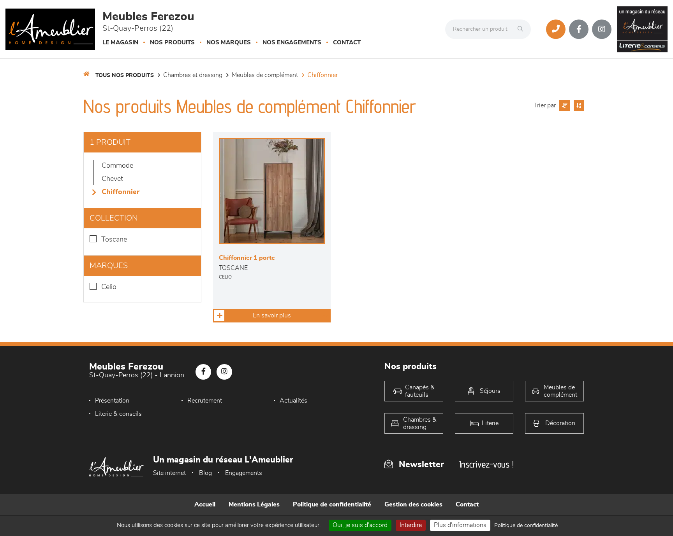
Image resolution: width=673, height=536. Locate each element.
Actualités (293, 401)
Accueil (204, 504)
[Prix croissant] (563, 105)
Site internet (169, 473)
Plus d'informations (460, 525)
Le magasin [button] (120, 43)
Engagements (243, 473)
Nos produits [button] (172, 43)
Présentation (112, 401)
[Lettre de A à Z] (578, 105)
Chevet (112, 178)
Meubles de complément (265, 75)
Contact (347, 43)
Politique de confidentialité (332, 504)
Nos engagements (292, 43)
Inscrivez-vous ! (486, 464)
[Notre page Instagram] (601, 29)
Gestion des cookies (413, 504)
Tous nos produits (124, 75)
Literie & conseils (118, 414)
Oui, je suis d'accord (360, 525)
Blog (205, 473)
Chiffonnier (322, 75)
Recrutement (204, 401)
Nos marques (228, 43)
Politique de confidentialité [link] (526, 525)
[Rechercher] (522, 29)
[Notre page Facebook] (578, 29)
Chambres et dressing (192, 75)
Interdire (411, 525)
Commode (117, 165)
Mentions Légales (254, 504)
